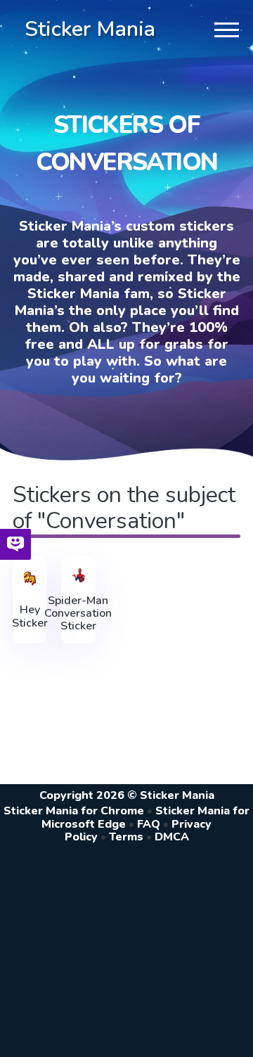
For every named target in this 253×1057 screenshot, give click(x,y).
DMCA (172, 837)
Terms (126, 837)
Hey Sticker (30, 616)
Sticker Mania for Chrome (74, 811)
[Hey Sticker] (30, 578)
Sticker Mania (90, 29)
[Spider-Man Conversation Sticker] (78, 575)
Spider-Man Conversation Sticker (78, 613)
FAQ (148, 824)
